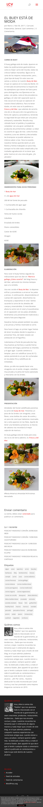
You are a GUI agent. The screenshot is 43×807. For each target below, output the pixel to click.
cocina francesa (10, 580)
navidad (33, 607)
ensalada (24, 599)
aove (12, 569)
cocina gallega (23, 580)
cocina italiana (10, 584)
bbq (15, 573)
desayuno (22, 595)
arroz (27, 569)
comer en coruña (11, 595)
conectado (26, 514)
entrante (32, 599)
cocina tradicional (26, 588)
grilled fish (33, 603)
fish (26, 603)
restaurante (28, 614)
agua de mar (15, 196)
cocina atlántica (29, 577)
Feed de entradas (13, 776)
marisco (25, 607)
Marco (10, 26)
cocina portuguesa (11, 588)
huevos (18, 607)
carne (14, 577)
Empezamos (9, 28)
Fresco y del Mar (10, 109)
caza (20, 577)
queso (20, 614)
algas (7, 569)
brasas (32, 573)
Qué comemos (28, 28)
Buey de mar (11, 191)
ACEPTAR (21, 805)
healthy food (9, 607)
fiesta (20, 603)
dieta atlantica (32, 595)
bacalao (33, 569)
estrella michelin (10, 603)
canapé (7, 577)
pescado (8, 610)
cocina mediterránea (24, 584)
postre (7, 614)
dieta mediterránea (11, 599)
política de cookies (30, 802)
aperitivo (20, 569)
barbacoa (8, 573)
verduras (25, 618)
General (18, 28)
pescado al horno (19, 610)
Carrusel (30, 26)
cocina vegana (10, 592)
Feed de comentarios (14, 780)
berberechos (23, 573)
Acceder (9, 772)
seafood (8, 618)
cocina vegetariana (23, 592)
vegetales (16, 618)
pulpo (14, 614)
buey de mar (19, 411)
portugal (30, 610)
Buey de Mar (32, 81)
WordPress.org (12, 783)
